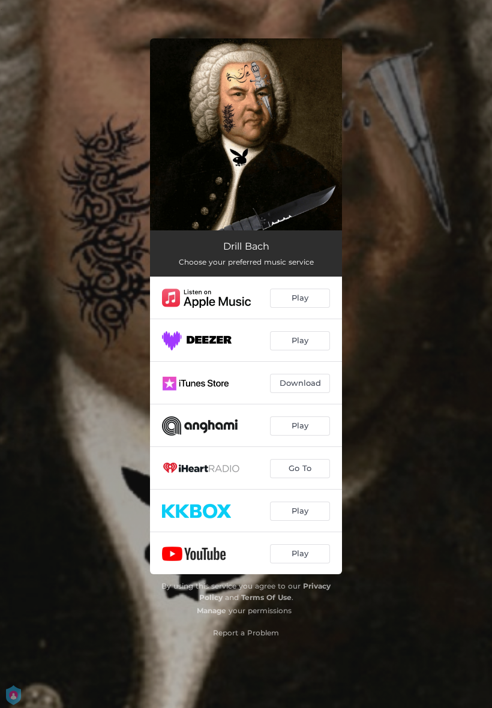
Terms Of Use (266, 597)
